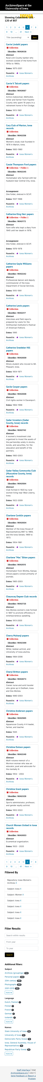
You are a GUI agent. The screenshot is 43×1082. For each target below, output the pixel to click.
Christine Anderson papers (19, 710)
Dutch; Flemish (12, 1002)
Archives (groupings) (16, 973)
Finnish (9, 1006)
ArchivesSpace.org (19, 1073)
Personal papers (14, 977)
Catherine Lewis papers (17, 305)
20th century (13, 980)
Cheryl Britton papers (17, 671)
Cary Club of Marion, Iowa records (19, 127)
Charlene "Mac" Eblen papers (20, 557)
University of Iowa (15, 1035)
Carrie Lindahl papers (17, 44)
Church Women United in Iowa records (21, 827)
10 (11, 32)
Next (28, 32)
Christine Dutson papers (18, 747)
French (9, 1010)
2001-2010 (12, 988)
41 (21, 32)
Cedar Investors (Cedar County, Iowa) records (17, 421)
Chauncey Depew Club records (21, 596)
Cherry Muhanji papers (17, 635)
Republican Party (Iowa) (17, 1049)
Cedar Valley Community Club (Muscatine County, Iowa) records (21, 473)
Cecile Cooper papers (16, 386)
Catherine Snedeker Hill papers (18, 349)
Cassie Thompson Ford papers (21, 164)
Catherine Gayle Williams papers (19, 265)
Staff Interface (23, 1070)
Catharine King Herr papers (20, 214)
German (9, 1013)
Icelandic (10, 1017)
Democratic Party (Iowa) (17, 1039)
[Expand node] (40, 12)
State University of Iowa (17, 1031)
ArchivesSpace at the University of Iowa (18, 7)
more (8, 992)
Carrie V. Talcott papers (17, 83)
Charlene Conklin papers (18, 515)
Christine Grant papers (17, 789)
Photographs (13, 984)
